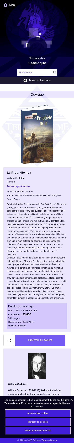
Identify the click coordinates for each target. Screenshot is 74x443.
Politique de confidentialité (38, 430)
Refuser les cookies (38, 422)
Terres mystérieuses (18, 186)
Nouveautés (37, 58)
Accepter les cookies (37, 413)
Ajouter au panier (40, 340)
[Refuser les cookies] (71, 399)
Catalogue (37, 63)
